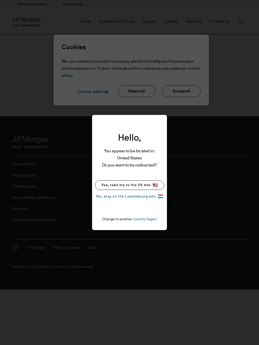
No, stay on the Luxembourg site (126, 196)
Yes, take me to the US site (126, 185)
